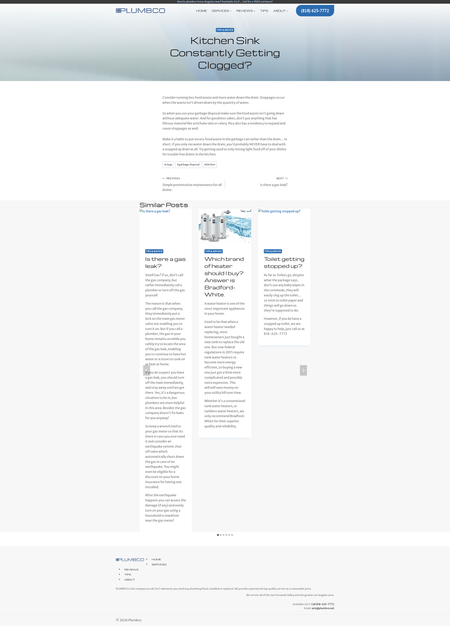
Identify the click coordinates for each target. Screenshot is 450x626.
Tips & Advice (225, 30)
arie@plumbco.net (323, 608)
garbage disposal (188, 164)
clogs (168, 164)
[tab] (218, 535)
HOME (201, 10)
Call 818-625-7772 (322, 604)
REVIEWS (131, 569)
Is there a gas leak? (274, 182)
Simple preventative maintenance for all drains (192, 184)
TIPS (264, 10)
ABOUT (129, 579)
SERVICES (159, 564)
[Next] (303, 370)
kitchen (209, 164)
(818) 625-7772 (315, 10)
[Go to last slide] (146, 370)
